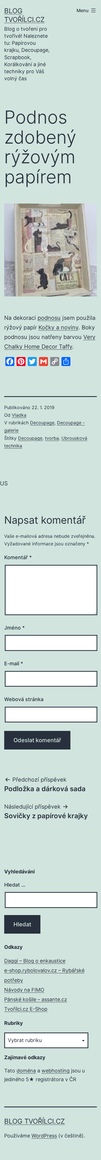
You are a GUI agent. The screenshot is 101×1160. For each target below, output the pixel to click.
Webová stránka (23, 699)
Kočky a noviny (58, 327)
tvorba (52, 438)
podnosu (49, 317)
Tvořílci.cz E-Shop (25, 1009)
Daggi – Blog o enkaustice (34, 961)
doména (26, 1071)
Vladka (19, 415)
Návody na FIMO (24, 990)
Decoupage (42, 422)
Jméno (14, 628)
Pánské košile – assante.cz (35, 999)
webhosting (56, 1071)
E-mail (13, 663)
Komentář (18, 557)
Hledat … (15, 885)
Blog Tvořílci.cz (34, 1121)
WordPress (44, 1136)
